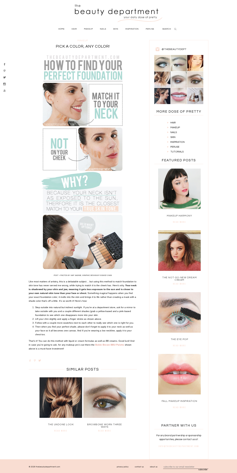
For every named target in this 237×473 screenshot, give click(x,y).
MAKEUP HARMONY (179, 216)
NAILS (173, 132)
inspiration (132, 29)
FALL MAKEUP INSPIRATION (179, 401)
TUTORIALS (177, 152)
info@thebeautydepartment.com (178, 446)
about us (153, 467)
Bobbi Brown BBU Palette (110, 344)
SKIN (172, 137)
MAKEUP (175, 127)
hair (74, 29)
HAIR (173, 122)
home (61, 29)
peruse (150, 29)
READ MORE (60, 430)
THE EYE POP (179, 339)
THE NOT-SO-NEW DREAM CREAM (179, 278)
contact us (139, 467)
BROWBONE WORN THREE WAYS (104, 425)
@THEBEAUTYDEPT (174, 49)
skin (115, 29)
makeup (88, 29)
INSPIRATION (177, 142)
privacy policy (122, 467)
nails (103, 29)
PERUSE (174, 147)
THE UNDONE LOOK (61, 424)
